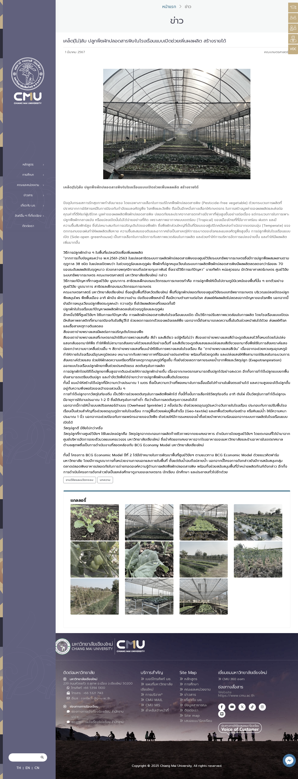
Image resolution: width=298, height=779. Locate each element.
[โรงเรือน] (149, 522)
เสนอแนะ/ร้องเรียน (197, 720)
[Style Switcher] (293, 18)
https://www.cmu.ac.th (236, 695)
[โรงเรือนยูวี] (204, 522)
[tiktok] (252, 707)
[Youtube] (232, 707)
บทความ (105, 480)
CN (36, 767)
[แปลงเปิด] (204, 559)
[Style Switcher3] (293, 7)
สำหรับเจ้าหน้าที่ (156, 710)
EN (28, 767)
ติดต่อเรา (28, 226)
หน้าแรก (169, 6)
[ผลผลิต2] (149, 559)
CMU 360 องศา (233, 679)
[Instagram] (262, 707)
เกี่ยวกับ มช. (192, 700)
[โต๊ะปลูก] (149, 596)
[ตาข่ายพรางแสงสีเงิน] (204, 596)
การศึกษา (191, 684)
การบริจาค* (153, 694)
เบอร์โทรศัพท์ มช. (157, 679)
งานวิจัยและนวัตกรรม (79, 480)
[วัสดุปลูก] (94, 522)
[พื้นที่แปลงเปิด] (258, 522)
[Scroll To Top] (290, 774)
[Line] (221, 714)
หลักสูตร (190, 679)
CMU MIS (152, 705)
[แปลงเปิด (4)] (258, 559)
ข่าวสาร (189, 694)
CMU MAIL (153, 700)
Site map (191, 715)
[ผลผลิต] (94, 559)
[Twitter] (242, 707)
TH (18, 767)
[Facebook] (221, 707)
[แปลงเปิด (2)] (94, 596)
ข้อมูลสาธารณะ (195, 705)
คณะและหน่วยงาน (197, 689)
